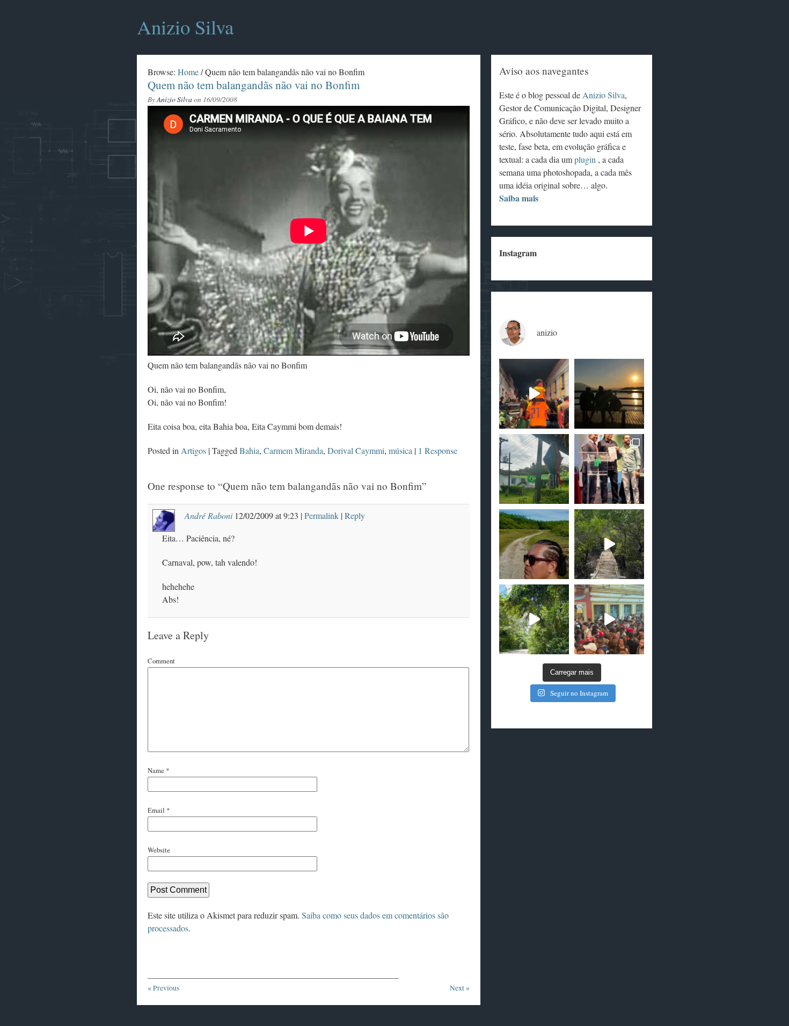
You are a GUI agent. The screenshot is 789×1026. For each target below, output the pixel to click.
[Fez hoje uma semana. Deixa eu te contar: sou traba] (609, 469)
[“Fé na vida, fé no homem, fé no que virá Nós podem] (534, 619)
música (400, 450)
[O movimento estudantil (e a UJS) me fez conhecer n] (609, 544)
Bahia (249, 450)
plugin (586, 159)
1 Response (437, 450)
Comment (161, 661)
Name (158, 770)
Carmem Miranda (293, 450)
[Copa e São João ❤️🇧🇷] (534, 469)
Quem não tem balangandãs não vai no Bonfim (254, 84)
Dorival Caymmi (355, 450)
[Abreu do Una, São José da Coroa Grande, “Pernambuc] (534, 544)
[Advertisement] (273, 962)
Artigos (193, 450)
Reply (355, 515)
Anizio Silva (174, 99)
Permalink (321, 515)
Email (159, 810)
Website (159, 850)
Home (188, 71)
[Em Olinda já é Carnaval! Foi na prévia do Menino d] (609, 619)
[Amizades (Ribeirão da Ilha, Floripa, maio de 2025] (609, 394)
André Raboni (208, 515)
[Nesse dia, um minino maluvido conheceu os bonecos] (534, 394)
